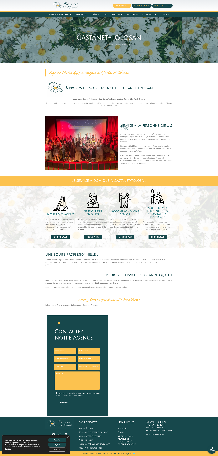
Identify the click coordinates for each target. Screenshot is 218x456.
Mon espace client (142, 6)
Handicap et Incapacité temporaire (94, 444)
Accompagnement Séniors (90, 448)
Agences (131, 14)
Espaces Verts (82, 14)
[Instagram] (60, 434)
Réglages (8, 449)
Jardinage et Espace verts (90, 436)
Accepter (57, 440)
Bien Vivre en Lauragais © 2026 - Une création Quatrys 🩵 (109, 454)
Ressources (147, 14)
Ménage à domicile (87, 428)
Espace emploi (120, 6)
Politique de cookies (127, 444)
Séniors (96, 14)
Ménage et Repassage (59, 14)
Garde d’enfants (86, 440)
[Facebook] (53, 434)
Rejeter (57, 445)
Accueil (91, 44)
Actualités (122, 428)
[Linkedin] (66, 434)
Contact (165, 14)
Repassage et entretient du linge (93, 432)
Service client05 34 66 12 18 (157, 424)
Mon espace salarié (162, 6)
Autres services (112, 14)
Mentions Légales (125, 436)
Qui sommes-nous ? (105, 44)
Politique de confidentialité (125, 440)
